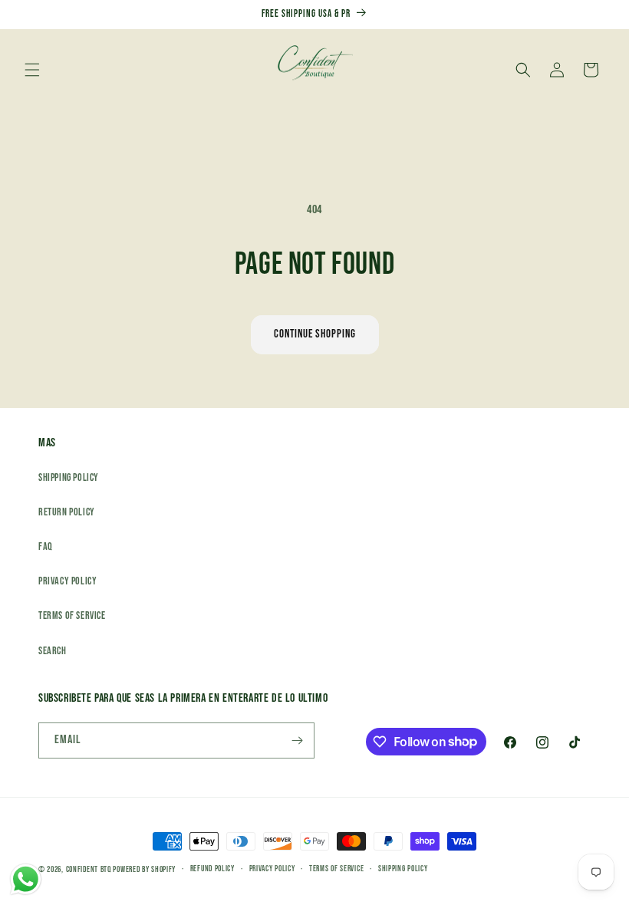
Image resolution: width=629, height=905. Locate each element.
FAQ (45, 546)
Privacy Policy (67, 580)
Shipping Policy (68, 477)
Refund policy (212, 869)
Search (52, 650)
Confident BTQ (88, 869)
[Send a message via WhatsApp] (26, 879)
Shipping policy (403, 869)
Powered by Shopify (144, 869)
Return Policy (66, 511)
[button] (32, 70)
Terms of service (336, 869)
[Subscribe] (297, 740)
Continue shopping (315, 334)
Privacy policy (272, 869)
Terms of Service (72, 615)
